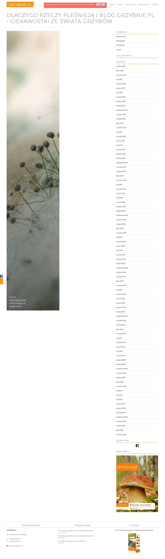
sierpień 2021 (120, 325)
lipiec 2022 (119, 281)
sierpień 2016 (120, 426)
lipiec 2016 (119, 430)
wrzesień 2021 (121, 320)
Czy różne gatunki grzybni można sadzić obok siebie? (75, 530)
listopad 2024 (120, 158)
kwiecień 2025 (121, 136)
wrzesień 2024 (121, 167)
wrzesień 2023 (121, 220)
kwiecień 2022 (121, 294)
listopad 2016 (120, 412)
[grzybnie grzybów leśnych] (137, 483)
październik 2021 (122, 316)
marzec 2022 (120, 298)
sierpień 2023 (120, 224)
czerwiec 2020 (121, 386)
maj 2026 (119, 79)
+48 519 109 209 (14, 541)
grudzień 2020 (121, 360)
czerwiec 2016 (121, 434)
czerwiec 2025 (121, 128)
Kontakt (155, 4)
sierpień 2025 (120, 119)
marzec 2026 (120, 88)
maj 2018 (119, 395)
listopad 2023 (120, 211)
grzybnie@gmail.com (16, 546)
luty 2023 (119, 250)
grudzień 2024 (121, 154)
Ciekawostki (130, 4)
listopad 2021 (120, 312)
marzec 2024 (120, 193)
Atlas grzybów (143, 4)
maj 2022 (119, 290)
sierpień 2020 (120, 377)
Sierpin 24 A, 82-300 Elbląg (18, 534)
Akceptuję (100, 4)
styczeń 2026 (120, 97)
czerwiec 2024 (121, 180)
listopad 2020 (120, 364)
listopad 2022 (120, 263)
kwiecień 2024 (121, 189)
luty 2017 (119, 399)
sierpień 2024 (120, 171)
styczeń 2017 (120, 404)
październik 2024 (122, 163)
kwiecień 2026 (121, 84)
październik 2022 (122, 268)
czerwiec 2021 (121, 334)
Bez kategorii (120, 41)
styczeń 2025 (120, 149)
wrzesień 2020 (121, 373)
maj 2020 (119, 391)
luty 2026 (119, 92)
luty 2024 (119, 198)
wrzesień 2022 (121, 272)
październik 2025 (122, 110)
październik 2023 (122, 215)
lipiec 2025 (119, 123)
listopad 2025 (120, 106)
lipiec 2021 (119, 329)
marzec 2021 (120, 347)
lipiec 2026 (119, 71)
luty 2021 (119, 351)
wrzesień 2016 (121, 421)
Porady (120, 4)
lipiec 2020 (119, 382)
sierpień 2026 (120, 66)
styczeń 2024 (120, 202)
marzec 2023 (120, 246)
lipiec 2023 (119, 228)
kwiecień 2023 (121, 241)
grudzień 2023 (121, 206)
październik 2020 (122, 369)
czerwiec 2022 (121, 285)
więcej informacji (90, 4)
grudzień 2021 (121, 307)
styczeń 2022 (120, 303)
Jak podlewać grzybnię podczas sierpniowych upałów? (76, 536)
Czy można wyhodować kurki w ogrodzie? (72, 541)
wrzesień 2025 (121, 114)
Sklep (1, 281)
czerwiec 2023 (121, 233)
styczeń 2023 (120, 255)
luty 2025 (119, 145)
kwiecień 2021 (121, 342)
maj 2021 (119, 338)
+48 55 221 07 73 (15, 539)
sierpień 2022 (120, 277)
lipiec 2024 (119, 176)
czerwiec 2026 (121, 75)
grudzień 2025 (121, 101)
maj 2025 (119, 132)
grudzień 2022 (121, 259)
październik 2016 (122, 417)
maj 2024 (119, 185)
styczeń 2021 (120, 355)
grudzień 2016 (121, 408)
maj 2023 (119, 237)
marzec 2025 (120, 141)
